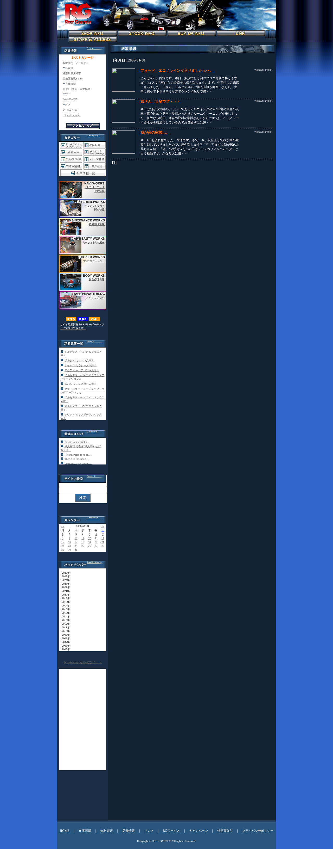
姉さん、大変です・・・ (160, 101)
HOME (64, 831)
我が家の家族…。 (155, 132)
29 (62, 549)
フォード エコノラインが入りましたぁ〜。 (176, 70)
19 (89, 542)
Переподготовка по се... (78, 454)
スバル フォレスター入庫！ (81, 383)
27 (96, 545)
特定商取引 (225, 831)
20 (96, 542)
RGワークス (171, 831)
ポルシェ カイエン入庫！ (79, 360)
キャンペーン (198, 831)
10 (76, 538)
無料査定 (106, 831)
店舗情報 (128, 831)
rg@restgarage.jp (71, 115)
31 (76, 549)
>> (102, 526)
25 (82, 545)
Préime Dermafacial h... (77, 442)
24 (76, 545)
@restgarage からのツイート (83, 662)
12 (89, 538)
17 (76, 542)
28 (102, 545)
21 (102, 542)
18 (82, 542)
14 (102, 538)
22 (62, 545)
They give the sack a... (76, 458)
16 (69, 542)
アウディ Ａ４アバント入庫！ (82, 370)
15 (62, 542)
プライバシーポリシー (257, 831)
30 (69, 549)
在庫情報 (85, 831)
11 (82, 538)
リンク (148, 831)
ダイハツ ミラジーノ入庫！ (81, 365)
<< (63, 526)
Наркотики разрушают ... (78, 463)
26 (89, 545)
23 (69, 545)
